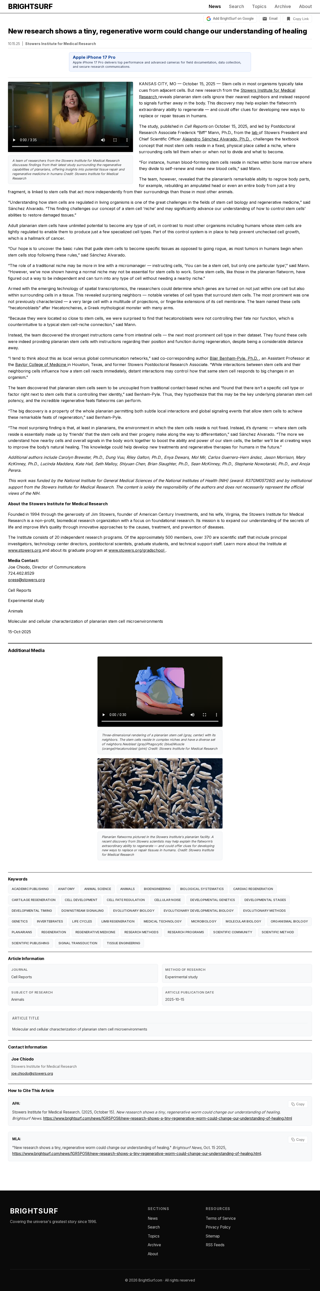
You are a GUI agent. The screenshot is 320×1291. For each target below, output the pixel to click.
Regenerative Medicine (95, 932)
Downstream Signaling (83, 910)
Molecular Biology (243, 921)
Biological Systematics (202, 889)
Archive (282, 6)
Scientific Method (278, 932)
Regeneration (54, 932)
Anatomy (66, 889)
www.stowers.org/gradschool (137, 550)
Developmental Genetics (212, 900)
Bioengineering (157, 889)
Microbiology (204, 921)
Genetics (20, 921)
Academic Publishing (30, 889)
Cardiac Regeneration (253, 889)
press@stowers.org (26, 579)
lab (255, 132)
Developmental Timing (32, 910)
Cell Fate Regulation (126, 900)
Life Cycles (82, 921)
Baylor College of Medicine (41, 364)
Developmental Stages (265, 900)
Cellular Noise (167, 900)
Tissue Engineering (123, 943)
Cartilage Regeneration (34, 900)
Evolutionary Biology (133, 910)
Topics (259, 6)
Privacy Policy (218, 1227)
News (215, 6)
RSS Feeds (215, 1244)
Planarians (22, 932)
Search (236, 6)
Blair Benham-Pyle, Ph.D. (234, 358)
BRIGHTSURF (30, 6)
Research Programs (186, 932)
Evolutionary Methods (264, 910)
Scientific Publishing (30, 943)
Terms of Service (221, 1218)
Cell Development (81, 900)
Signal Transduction (78, 943)
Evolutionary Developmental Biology (199, 910)
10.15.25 (14, 44)
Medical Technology (163, 921)
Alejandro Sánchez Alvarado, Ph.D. (216, 139)
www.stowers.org (25, 550)
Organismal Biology (289, 921)
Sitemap (213, 1236)
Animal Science (97, 889)
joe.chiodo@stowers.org (32, 1073)
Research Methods (141, 932)
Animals (127, 889)
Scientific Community (232, 932)
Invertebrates (50, 921)
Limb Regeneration (118, 921)
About (305, 6)
